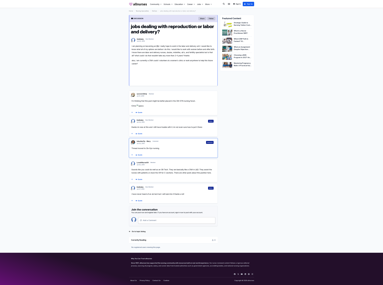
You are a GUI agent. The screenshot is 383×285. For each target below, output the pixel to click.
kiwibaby (140, 39)
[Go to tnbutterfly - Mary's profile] (133, 142)
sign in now (179, 212)
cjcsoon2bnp (142, 94)
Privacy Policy (145, 280)
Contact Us (156, 280)
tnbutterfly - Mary (144, 141)
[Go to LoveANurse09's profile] (133, 164)
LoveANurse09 (143, 163)
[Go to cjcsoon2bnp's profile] (133, 95)
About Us (133, 280)
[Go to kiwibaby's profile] (133, 40)
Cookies (166, 280)
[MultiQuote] (132, 112)
